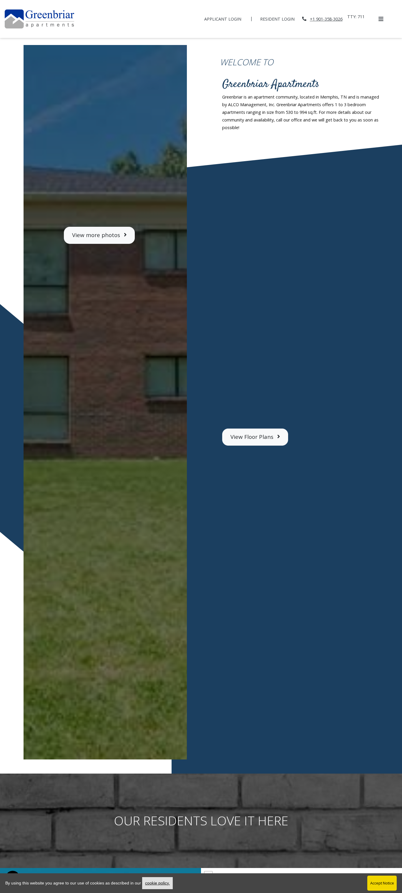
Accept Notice (382, 883)
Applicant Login (226, 19)
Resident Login (280, 19)
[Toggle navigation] (380, 18)
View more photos (97, 235)
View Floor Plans (252, 437)
